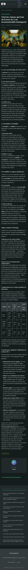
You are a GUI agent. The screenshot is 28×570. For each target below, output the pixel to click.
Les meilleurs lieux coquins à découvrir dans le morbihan (13, 521)
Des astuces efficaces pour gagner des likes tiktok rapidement (13, 516)
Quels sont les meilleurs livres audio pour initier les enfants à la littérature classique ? (14, 498)
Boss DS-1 (10, 49)
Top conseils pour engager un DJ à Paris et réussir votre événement (13, 507)
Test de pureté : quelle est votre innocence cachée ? (14, 536)
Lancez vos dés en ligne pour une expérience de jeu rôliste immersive (13, 525)
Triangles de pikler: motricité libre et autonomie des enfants (14, 503)
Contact (18, 562)
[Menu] (25, 4)
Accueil (2, 10)
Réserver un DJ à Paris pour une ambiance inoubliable (12, 512)
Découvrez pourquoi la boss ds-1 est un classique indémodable (13, 494)
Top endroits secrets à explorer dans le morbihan (13, 533)
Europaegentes (11, 4)
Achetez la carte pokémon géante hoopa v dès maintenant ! (13, 530)
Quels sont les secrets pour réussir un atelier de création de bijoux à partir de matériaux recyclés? (13, 540)
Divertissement (9, 10)
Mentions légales (11, 562)
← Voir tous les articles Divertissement (11, 477)
